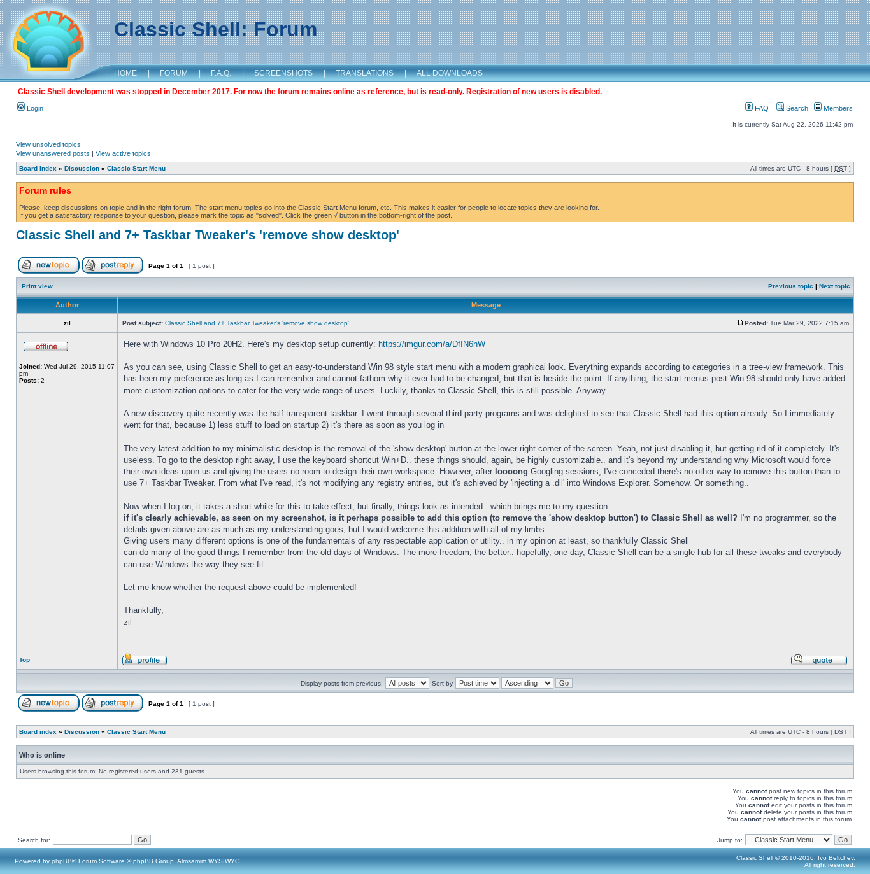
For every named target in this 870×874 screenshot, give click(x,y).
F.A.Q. (221, 73)
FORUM (174, 73)
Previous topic (790, 286)
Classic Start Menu (136, 168)
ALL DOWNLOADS (450, 73)
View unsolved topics (48, 144)
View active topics (123, 153)
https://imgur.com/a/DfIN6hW (431, 344)
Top (24, 659)
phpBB (62, 860)
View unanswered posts (53, 153)
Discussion (81, 168)
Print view (37, 286)
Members (837, 108)
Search (796, 108)
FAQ (761, 108)
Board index (38, 168)
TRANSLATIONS (365, 73)
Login (34, 108)
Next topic (834, 286)
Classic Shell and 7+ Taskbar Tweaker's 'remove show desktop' (207, 235)
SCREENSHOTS (283, 73)
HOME (125, 73)
